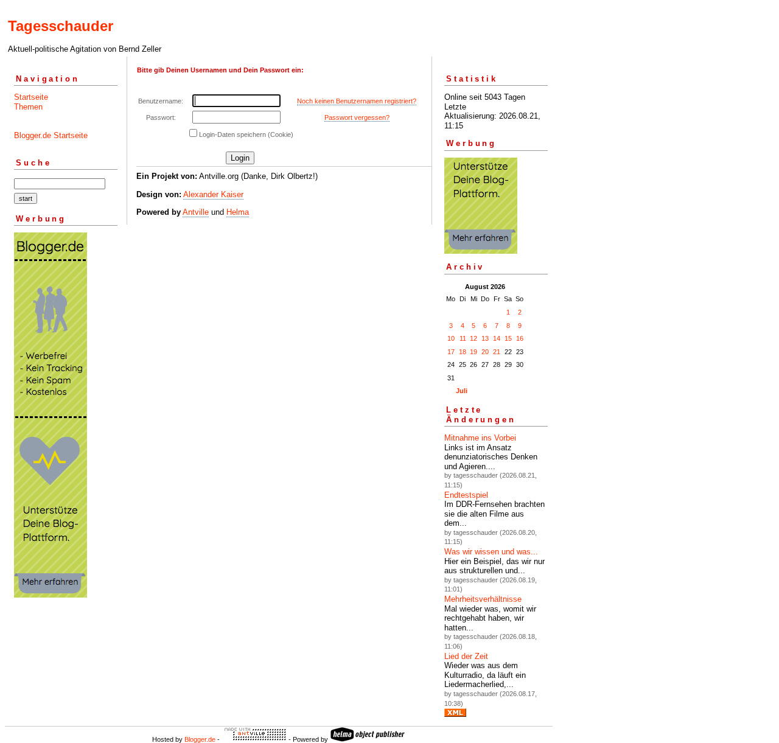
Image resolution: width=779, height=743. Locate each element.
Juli (461, 390)
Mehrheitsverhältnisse (483, 599)
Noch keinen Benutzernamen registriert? (356, 101)
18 (462, 351)
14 (496, 338)
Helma (237, 212)
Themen (28, 106)
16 (519, 338)
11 (462, 338)
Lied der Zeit (466, 656)
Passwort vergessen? (357, 117)
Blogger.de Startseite (51, 135)
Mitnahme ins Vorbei (480, 437)
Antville (196, 212)
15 (508, 338)
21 (496, 351)
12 (473, 338)
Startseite (31, 97)
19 (473, 351)
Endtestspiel (466, 495)
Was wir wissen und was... (491, 551)
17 (451, 351)
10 (451, 338)
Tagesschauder (60, 26)
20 (485, 351)
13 (485, 338)
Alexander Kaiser (213, 194)
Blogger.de (199, 739)
